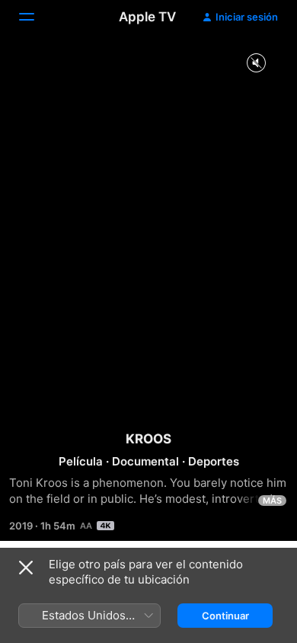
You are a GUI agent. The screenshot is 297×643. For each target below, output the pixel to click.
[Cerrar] (26, 567)
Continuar (225, 615)
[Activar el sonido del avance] (256, 63)
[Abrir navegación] (36, 17)
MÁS (272, 500)
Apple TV (147, 16)
